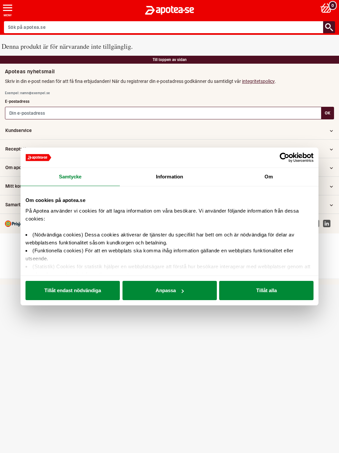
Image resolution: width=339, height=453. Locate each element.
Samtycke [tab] (70, 176)
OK (327, 112)
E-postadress (17, 101)
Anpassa (166, 290)
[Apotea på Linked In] (328, 223)
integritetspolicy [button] (258, 81)
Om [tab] (269, 176)
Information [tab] (169, 176)
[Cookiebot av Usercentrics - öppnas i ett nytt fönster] (285, 157)
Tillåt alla (266, 290)
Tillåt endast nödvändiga (72, 290)
